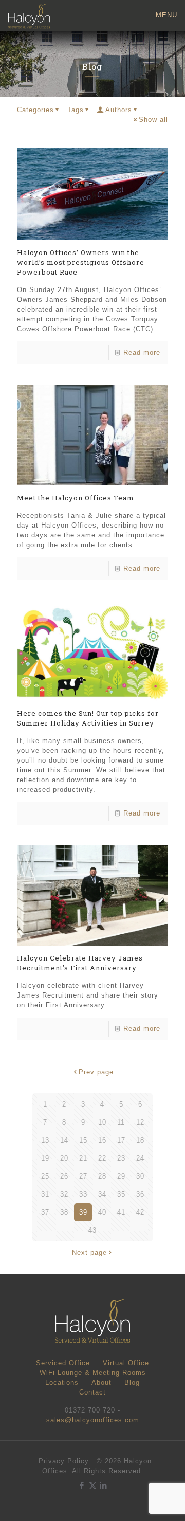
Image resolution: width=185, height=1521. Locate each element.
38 (64, 1212)
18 (140, 1140)
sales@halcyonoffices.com (92, 1420)
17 (121, 1140)
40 (102, 1212)
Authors (118, 110)
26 (64, 1176)
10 (102, 1122)
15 (83, 1140)
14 (64, 1140)
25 (45, 1176)
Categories (35, 110)
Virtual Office (126, 1363)
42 (140, 1212)
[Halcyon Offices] (29, 15)
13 (45, 1140)
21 (83, 1158)
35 (121, 1194)
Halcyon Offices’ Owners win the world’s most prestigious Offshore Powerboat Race (80, 262)
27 (83, 1176)
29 (121, 1176)
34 (102, 1194)
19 (45, 1158)
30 (140, 1176)
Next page (89, 1252)
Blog (132, 1382)
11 (121, 1122)
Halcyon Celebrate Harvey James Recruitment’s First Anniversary (80, 962)
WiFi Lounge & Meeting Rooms (93, 1373)
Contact (92, 1392)
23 (121, 1158)
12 (140, 1122)
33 (83, 1194)
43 (92, 1230)
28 (102, 1176)
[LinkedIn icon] (103, 1485)
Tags (75, 110)
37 (45, 1212)
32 (64, 1194)
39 (83, 1212)
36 (140, 1194)
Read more (141, 352)
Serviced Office (63, 1363)
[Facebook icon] (82, 1485)
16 (102, 1140)
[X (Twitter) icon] (93, 1485)
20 (64, 1158)
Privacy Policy (64, 1461)
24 (140, 1158)
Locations (62, 1382)
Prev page (96, 1072)
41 (121, 1212)
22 (102, 1158)
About (101, 1382)
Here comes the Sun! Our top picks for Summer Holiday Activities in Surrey (88, 718)
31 (45, 1194)
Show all (153, 119)
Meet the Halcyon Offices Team (75, 497)
